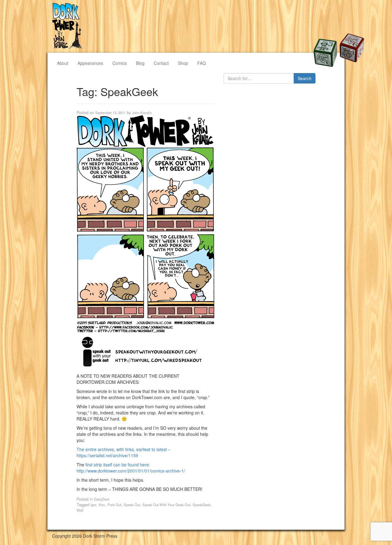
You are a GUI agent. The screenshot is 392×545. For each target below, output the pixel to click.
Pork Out (114, 504)
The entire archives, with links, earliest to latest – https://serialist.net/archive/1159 (124, 452)
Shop (183, 63)
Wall (80, 510)
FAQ (201, 63)
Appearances (90, 63)
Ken (102, 504)
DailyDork (101, 499)
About (62, 63)
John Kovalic (142, 112)
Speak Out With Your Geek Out (166, 504)
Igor (93, 504)
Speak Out (132, 504)
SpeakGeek (202, 504)
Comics (119, 63)
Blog (140, 63)
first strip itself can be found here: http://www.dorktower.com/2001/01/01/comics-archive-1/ (131, 468)
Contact (161, 63)
